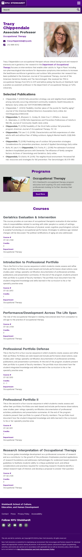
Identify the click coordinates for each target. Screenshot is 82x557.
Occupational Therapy (14, 36)
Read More (40, 194)
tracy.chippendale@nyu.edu (19, 41)
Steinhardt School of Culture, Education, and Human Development (20, 505)
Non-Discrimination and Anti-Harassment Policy (35, 549)
